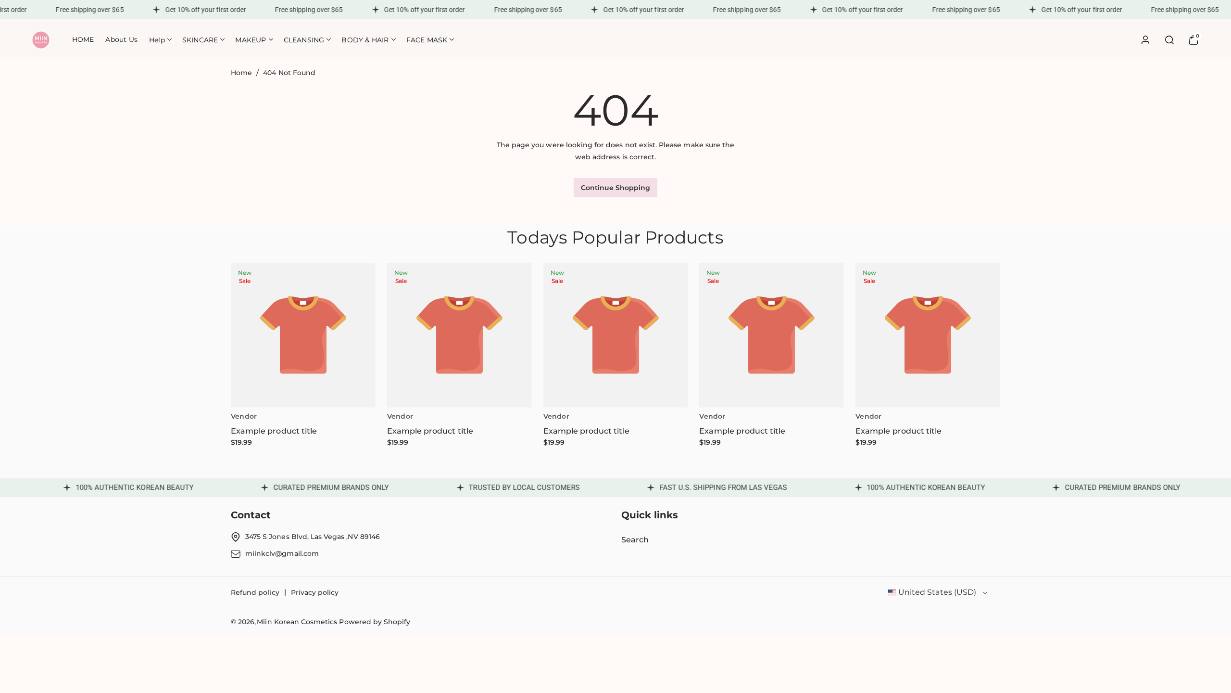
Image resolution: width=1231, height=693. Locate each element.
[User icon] (1145, 40)
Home (241, 72)
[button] (159, 39)
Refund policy (255, 592)
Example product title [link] (274, 431)
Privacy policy (315, 592)
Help (157, 40)
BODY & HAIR (365, 40)
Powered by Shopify (374, 621)
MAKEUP (250, 40)
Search (635, 539)
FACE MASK (427, 40)
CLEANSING (304, 40)
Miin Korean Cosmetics (297, 621)
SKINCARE (200, 40)
